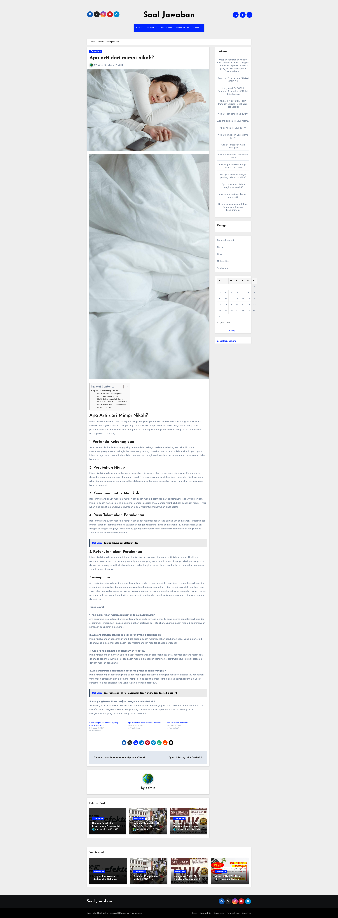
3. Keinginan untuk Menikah (112, 399)
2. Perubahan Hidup (109, 396)
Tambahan (95, 51)
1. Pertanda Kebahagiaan (111, 394)
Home (139, 28)
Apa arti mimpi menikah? (177, 723)
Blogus (122, 913)
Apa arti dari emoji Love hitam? (233, 121)
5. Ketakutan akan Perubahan (113, 405)
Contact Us (151, 28)
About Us (197, 28)
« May (232, 330)
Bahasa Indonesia (226, 240)
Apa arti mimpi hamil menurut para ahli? (145, 723)
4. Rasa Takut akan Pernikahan (114, 402)
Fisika (220, 247)
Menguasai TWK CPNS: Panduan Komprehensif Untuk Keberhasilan (186, 826)
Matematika (223, 261)
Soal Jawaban (169, 15)
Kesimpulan (106, 407)
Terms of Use (182, 28)
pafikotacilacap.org (226, 341)
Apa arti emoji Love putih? (233, 128)
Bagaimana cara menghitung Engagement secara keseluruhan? (233, 207)
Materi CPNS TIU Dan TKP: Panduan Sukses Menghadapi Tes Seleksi (233, 104)
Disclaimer (166, 28)
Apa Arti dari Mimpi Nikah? (106, 390)
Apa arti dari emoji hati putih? (233, 114)
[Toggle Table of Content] (124, 386)
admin (100, 65)
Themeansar (136, 913)
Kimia (220, 254)
